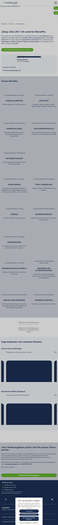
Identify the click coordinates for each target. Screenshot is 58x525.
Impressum (35, 522)
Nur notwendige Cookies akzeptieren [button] (29, 518)
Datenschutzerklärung (25, 522)
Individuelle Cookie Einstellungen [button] (29, 514)
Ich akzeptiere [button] (29, 511)
